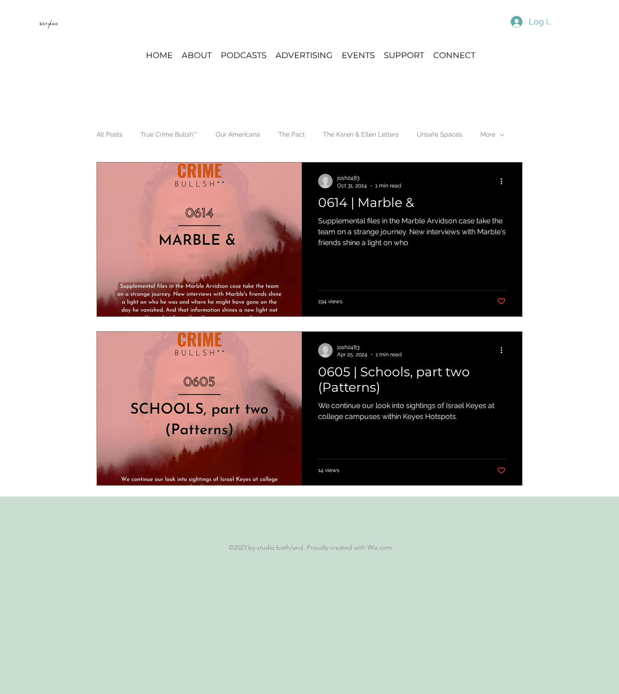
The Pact (291, 134)
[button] (243, 55)
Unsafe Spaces (439, 134)
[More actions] (504, 181)
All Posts (109, 134)
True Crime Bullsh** (169, 134)
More (487, 134)
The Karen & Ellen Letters (361, 134)
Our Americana (238, 134)
